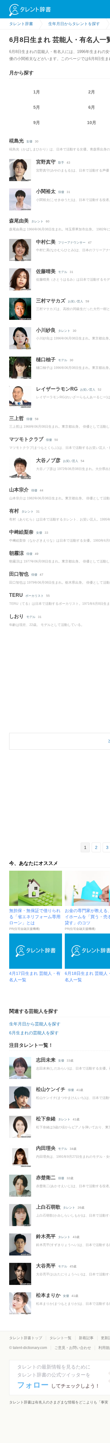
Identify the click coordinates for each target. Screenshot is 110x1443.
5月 (36, 107)
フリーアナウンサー (72, 242)
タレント (37, 221)
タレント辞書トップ (25, 1338)
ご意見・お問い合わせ (72, 1348)
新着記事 (86, 1338)
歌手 (61, 162)
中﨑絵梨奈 (21, 532)
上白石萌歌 (48, 1207)
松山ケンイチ (50, 1089)
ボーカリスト (34, 595)
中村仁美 (46, 241)
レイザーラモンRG (57, 389)
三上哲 (16, 418)
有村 (14, 510)
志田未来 (46, 1059)
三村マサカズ (50, 300)
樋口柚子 (46, 359)
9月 (36, 122)
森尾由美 (19, 220)
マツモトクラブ (26, 439)
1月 (36, 91)
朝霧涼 (16, 553)
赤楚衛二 (46, 1177)
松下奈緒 (46, 1118)
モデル (62, 272)
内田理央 (46, 1148)
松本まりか (48, 1295)
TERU (16, 595)
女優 (29, 141)
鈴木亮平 (46, 1236)
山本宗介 (19, 489)
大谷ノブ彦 (48, 460)
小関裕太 (46, 191)
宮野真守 (46, 162)
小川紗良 (46, 330)
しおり (16, 616)
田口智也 (19, 574)
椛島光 (16, 140)
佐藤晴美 (46, 271)
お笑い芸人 (75, 301)
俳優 (61, 192)
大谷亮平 (46, 1265)
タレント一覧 (61, 1338)
